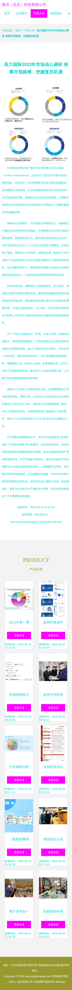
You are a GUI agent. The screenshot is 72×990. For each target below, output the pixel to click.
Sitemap (60, 981)
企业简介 (22, 13)
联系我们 (56, 13)
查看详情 (19, 635)
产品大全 (39, 13)
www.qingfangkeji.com (38, 976)
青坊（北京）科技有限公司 (24, 5)
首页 (7, 13)
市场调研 (57, 976)
